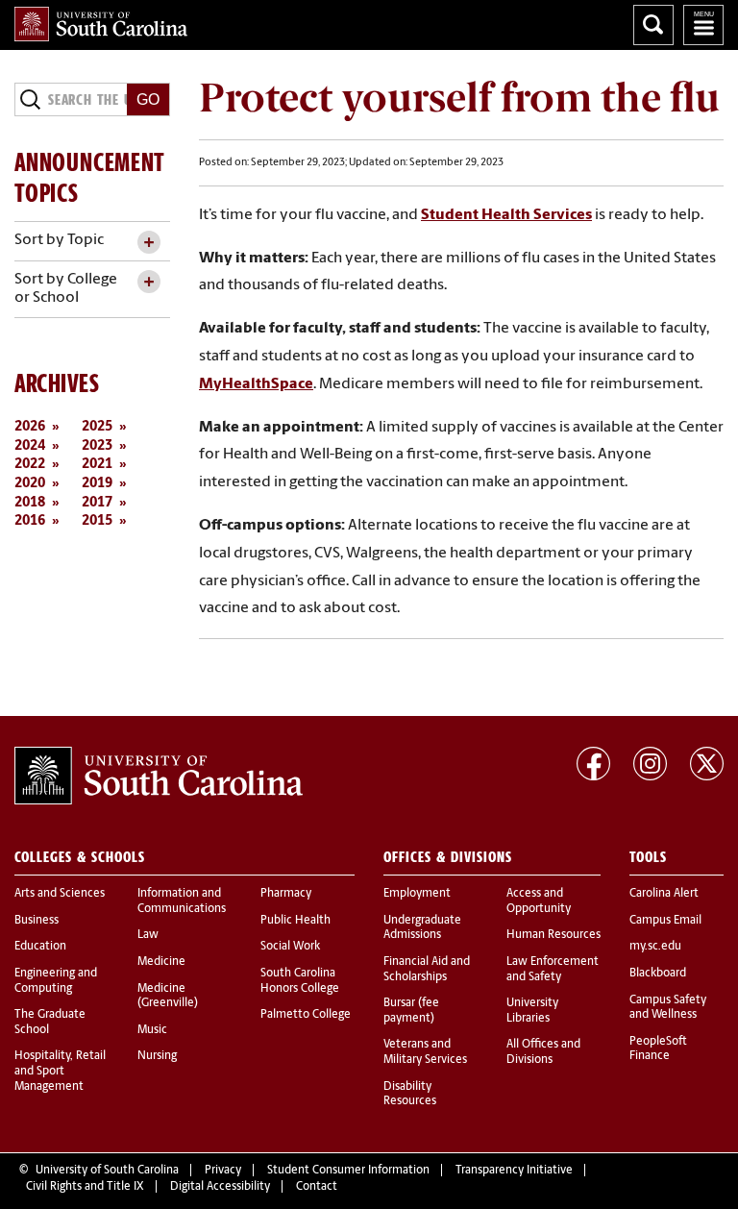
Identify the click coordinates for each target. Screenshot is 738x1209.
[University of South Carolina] (158, 775)
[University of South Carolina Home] (100, 24)
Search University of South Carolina (653, 25)
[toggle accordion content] (148, 243)
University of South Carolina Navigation (703, 25)
